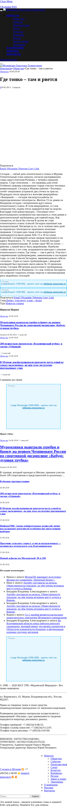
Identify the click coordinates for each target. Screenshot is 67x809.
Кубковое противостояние (14, 481)
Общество (19, 18)
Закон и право (21, 41)
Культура (18, 31)
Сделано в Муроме (10, 769)
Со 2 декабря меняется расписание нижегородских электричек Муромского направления (37, 616)
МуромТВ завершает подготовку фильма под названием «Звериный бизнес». (34, 578)
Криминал (18, 34)
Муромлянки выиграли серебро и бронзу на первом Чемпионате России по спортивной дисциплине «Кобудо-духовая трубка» (33, 325)
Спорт (16, 28)
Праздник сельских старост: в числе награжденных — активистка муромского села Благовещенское (30, 544)
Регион (17, 38)
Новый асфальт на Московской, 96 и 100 (23, 558)
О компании (15, 47)
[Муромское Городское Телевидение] (24, 9)
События (18, 22)
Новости (13, 15)
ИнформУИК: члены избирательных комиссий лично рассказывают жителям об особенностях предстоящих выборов (30, 529)
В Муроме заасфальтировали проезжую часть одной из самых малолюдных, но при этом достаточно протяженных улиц (31, 365)
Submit (35, 796)
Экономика (19, 44)
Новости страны (15, 303)
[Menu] (1, 10)
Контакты (14, 54)
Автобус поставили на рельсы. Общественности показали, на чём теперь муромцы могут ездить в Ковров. (35, 585)
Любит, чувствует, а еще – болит (24, 300)
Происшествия (21, 25)
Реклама (13, 51)
